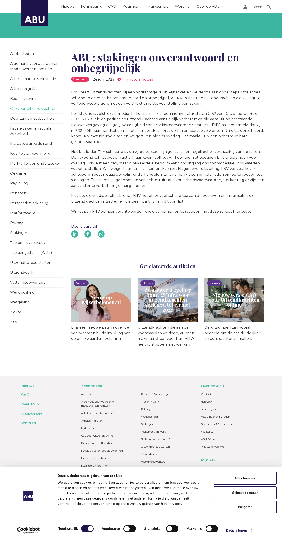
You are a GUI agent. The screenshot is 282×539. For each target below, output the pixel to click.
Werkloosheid (22, 292)
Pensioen (18, 193)
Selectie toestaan (245, 492)
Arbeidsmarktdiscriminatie (33, 79)
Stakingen (19, 233)
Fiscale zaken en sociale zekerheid (31, 131)
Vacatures (207, 431)
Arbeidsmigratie (24, 89)
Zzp (13, 322)
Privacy (16, 223)
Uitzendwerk (21, 272)
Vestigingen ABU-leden (215, 416)
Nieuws (67, 6)
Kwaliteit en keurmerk (30, 153)
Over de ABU (208, 6)
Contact (206, 394)
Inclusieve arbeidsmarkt (31, 143)
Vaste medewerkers (27, 282)
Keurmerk (132, 6)
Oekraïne (18, 173)
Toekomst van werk (27, 243)
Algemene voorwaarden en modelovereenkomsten (34, 66)
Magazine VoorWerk (213, 446)
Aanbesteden (22, 54)
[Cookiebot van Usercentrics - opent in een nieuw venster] (28, 530)
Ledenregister (209, 409)
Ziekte (15, 312)
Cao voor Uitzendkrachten (33, 108)
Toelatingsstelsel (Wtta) (31, 253)
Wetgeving (20, 302)
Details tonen (236, 530)
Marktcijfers (158, 6)
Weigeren (245, 507)
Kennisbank (91, 6)
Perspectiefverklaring (29, 203)
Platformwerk (22, 213)
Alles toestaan (245, 478)
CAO (112, 6)
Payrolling (19, 183)
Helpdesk (206, 401)
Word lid (182, 6)
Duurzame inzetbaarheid (32, 118)
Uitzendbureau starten (30, 262)
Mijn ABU (209, 460)
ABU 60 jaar (209, 439)
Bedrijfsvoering (23, 99)
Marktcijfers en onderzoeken (35, 163)
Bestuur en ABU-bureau (216, 424)
